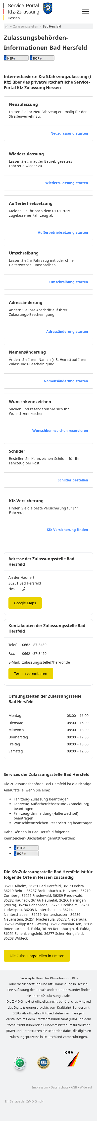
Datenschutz (59, 1087)
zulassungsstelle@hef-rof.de (46, 662)
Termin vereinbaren (30, 673)
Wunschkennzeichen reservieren (60, 430)
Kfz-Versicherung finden (67, 529)
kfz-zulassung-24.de (55, 995)
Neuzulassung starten (69, 133)
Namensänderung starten (66, 381)
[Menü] (86, 12)
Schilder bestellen (73, 480)
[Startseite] (6, 26)
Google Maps (25, 603)
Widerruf (86, 1087)
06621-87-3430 (34, 644)
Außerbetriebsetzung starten (63, 232)
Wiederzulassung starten (66, 182)
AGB (74, 1087)
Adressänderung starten (67, 331)
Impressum (40, 1087)
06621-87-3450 (34, 653)
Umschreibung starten (68, 281)
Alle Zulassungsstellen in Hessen (36, 955)
